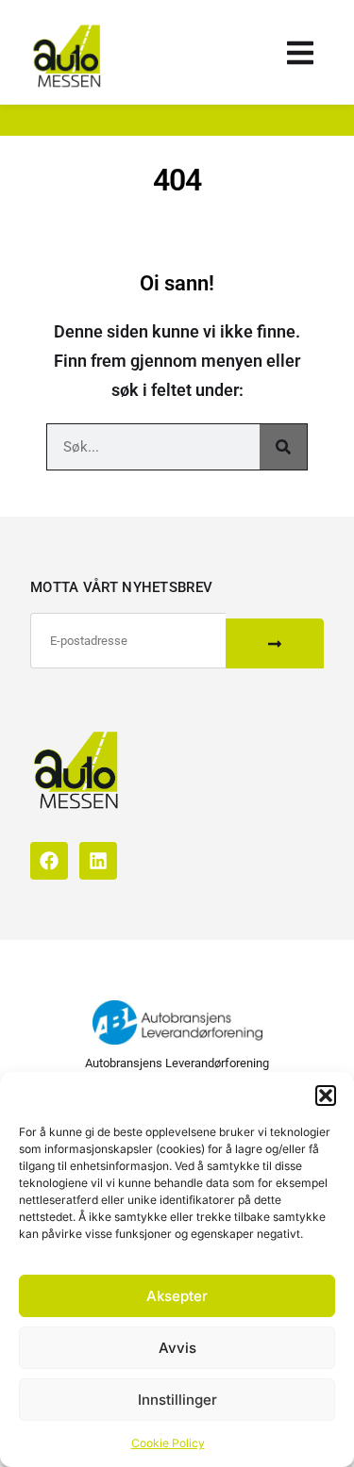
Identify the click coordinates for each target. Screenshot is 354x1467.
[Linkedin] (98, 861)
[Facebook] (49, 861)
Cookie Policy (168, 1443)
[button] (325, 1095)
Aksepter (177, 1296)
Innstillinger (177, 1400)
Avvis (177, 1348)
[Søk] (283, 447)
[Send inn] (275, 643)
